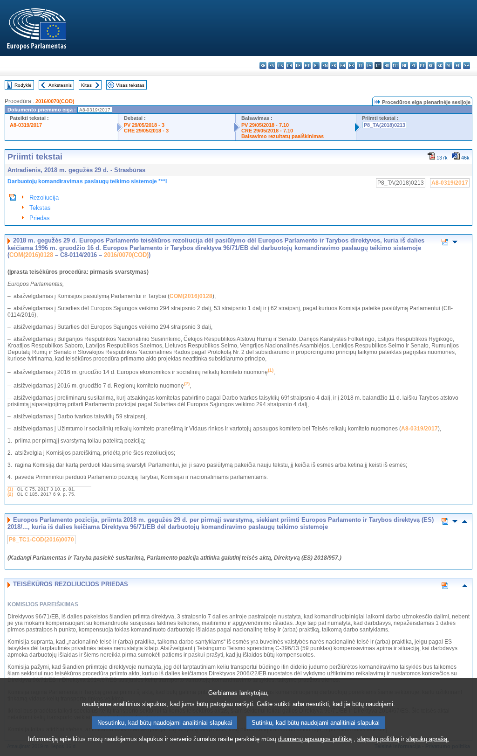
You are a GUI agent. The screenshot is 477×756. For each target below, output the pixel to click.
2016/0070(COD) (55, 101)
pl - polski (413, 65)
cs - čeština (280, 65)
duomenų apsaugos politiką (315, 738)
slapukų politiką (378, 738)
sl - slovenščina (448, 65)
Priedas (39, 218)
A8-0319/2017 (26, 125)
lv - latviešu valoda (369, 65)
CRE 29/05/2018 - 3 (146, 130)
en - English (324, 65)
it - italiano (360, 65)
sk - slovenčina (439, 65)
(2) (10, 494)
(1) (10, 489)
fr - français (333, 65)
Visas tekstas (130, 85)
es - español (271, 65)
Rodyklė (23, 85)
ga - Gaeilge (342, 65)
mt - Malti (395, 65)
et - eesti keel (307, 65)
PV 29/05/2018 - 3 (144, 125)
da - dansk (289, 65)
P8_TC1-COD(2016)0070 (41, 539)
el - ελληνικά (316, 65)
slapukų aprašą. (427, 738)
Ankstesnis (60, 85)
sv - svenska (466, 65)
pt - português (422, 65)
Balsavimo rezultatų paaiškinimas (282, 136)
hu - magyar (386, 65)
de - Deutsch (298, 65)
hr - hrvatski (351, 65)
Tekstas (40, 207)
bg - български (262, 65)
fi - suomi (457, 65)
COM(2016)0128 (31, 254)
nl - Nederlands (404, 65)
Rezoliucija (44, 197)
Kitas (86, 85)
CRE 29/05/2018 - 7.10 (267, 130)
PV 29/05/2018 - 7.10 (265, 125)
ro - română (431, 65)
